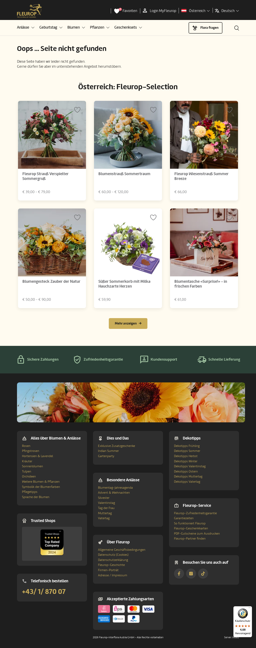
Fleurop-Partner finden (190, 538)
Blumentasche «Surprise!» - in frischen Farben (200, 284)
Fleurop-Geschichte (111, 565)
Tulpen (26, 471)
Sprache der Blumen (35, 497)
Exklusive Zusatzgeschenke (116, 446)
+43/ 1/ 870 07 (44, 591)
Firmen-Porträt (108, 570)
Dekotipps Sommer (187, 451)
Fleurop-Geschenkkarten (191, 528)
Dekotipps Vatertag (187, 481)
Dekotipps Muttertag (188, 476)
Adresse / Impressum (112, 575)
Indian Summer (108, 451)
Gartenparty (106, 456)
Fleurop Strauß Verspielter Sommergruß (45, 176)
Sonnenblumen (32, 466)
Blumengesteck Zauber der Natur (51, 281)
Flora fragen (209, 28)
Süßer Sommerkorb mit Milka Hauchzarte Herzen (124, 284)
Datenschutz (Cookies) (113, 555)
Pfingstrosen (30, 451)
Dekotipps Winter (185, 461)
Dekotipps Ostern (186, 471)
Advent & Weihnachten (114, 492)
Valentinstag (106, 503)
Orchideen (29, 476)
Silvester (103, 498)
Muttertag (105, 513)
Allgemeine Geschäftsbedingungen (121, 550)
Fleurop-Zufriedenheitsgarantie (195, 513)
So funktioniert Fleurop (190, 523)
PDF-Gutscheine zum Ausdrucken (197, 533)
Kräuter (27, 461)
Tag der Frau (106, 508)
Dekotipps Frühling (187, 446)
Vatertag (104, 518)
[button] (25, 27)
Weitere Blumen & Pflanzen (41, 481)
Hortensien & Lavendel (37, 456)
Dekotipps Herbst (186, 456)
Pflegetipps (29, 492)
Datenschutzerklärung (113, 560)
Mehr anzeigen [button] (126, 323)
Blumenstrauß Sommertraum (124, 174)
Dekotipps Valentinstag (190, 466)
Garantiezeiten (184, 518)
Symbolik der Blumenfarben (41, 487)
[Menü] (249, 608)
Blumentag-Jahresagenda (115, 487)
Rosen (26, 446)
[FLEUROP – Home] (29, 11)
